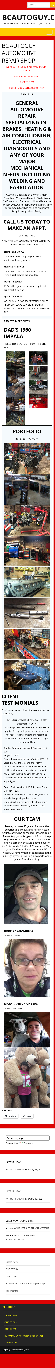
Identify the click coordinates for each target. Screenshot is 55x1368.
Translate (29, 1143)
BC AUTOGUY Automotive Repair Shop (25, 1283)
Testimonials (12, 1290)
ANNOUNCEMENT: (15, 1169)
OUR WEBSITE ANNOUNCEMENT (32, 1228)
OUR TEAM (11, 1276)
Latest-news (12, 1261)
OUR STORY (12, 1269)
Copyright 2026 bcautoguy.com (16, 1349)
